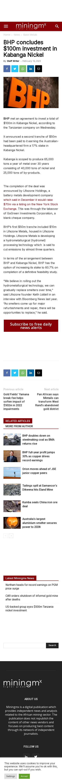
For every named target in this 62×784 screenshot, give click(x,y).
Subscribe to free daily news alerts (31, 325)
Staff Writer (13, 61)
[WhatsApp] (22, 68)
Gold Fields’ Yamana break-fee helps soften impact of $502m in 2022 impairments (16, 402)
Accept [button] (24, 776)
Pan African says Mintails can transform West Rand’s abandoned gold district (47, 402)
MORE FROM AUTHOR (19, 426)
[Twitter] (14, 68)
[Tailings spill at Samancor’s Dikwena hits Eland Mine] (12, 490)
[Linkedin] (30, 68)
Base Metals (30, 34)
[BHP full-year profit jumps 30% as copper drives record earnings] (12, 456)
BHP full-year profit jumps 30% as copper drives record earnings (38, 456)
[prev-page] (5, 536)
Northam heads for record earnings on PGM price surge (32, 586)
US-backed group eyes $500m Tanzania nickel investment (29, 608)
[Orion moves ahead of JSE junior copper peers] (12, 473)
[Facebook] (6, 68)
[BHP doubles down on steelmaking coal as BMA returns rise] (12, 440)
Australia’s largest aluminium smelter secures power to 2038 (39, 523)
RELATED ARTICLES (18, 421)
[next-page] (11, 536)
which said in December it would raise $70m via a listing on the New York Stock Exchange (30, 204)
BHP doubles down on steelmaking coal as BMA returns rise (38, 439)
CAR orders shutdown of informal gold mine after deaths (32, 597)
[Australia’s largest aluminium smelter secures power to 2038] (12, 523)
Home (6, 34)
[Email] (38, 68)
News (17, 34)
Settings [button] (10, 776)
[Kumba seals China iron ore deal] (12, 506)
